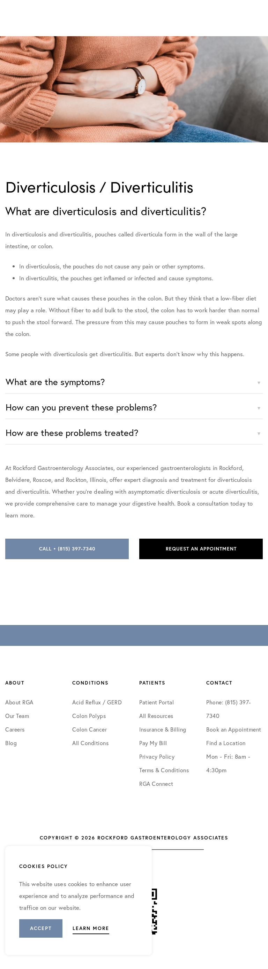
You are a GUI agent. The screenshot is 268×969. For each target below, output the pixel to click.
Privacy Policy (156, 756)
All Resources (156, 715)
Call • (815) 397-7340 (67, 549)
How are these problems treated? (72, 432)
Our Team (17, 715)
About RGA (19, 702)
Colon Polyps (89, 715)
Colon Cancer (89, 729)
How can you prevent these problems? (81, 407)
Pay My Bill (153, 743)
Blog (11, 743)
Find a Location (226, 743)
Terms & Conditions (165, 770)
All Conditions (90, 743)
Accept (41, 928)
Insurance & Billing (162, 729)
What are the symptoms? (55, 382)
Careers (15, 729)
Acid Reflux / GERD (97, 702)
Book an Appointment (233, 729)
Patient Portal (156, 702)
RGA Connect (156, 783)
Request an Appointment (201, 549)
